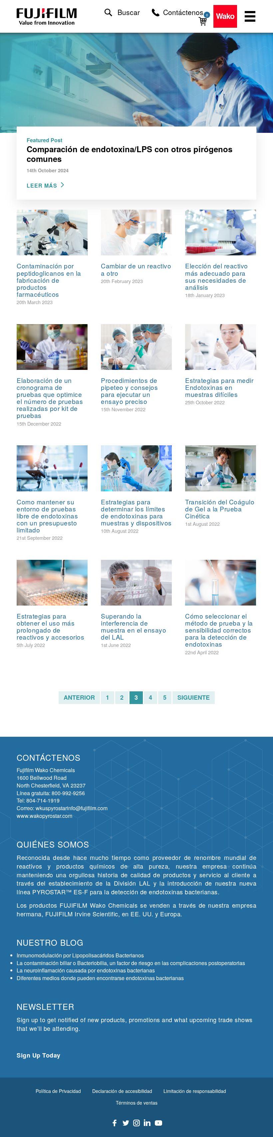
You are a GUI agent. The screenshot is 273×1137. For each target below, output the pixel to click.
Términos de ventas (136, 1102)
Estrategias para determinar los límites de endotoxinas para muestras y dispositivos (136, 512)
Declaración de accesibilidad (122, 1091)
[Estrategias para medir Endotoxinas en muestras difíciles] (220, 347)
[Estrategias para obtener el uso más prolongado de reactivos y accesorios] (52, 583)
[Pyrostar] (47, 16)
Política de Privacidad (58, 1091)
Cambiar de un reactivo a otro (136, 269)
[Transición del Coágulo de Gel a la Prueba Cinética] (220, 468)
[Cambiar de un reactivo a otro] (136, 232)
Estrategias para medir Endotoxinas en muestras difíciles (219, 387)
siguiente (193, 697)
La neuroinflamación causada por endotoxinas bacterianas (86, 970)
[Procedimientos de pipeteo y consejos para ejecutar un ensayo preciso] (136, 347)
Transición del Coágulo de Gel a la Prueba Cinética (219, 508)
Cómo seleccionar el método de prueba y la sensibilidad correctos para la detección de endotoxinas (219, 629)
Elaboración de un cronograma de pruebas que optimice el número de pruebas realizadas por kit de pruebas (50, 398)
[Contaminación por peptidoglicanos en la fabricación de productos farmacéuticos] (52, 232)
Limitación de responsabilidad (194, 1091)
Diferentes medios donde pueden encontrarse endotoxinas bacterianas (100, 978)
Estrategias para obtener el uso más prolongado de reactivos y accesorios (50, 626)
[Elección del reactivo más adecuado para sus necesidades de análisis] (220, 232)
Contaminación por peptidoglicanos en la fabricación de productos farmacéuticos (49, 279)
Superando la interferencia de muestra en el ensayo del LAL (133, 626)
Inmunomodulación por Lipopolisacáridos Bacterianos (80, 955)
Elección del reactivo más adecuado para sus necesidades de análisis (216, 276)
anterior (79, 697)
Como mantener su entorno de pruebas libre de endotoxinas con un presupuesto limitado (47, 515)
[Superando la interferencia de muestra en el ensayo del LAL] (136, 583)
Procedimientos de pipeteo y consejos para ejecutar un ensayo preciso (129, 391)
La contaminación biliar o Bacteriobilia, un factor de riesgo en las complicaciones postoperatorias (131, 963)
